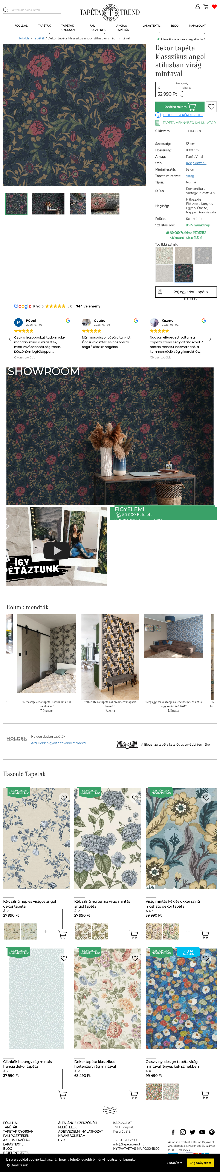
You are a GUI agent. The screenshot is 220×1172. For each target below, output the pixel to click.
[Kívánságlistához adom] (211, 107)
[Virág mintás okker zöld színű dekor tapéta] (100, 931)
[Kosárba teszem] (62, 934)
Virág (190, 176)
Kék (189, 163)
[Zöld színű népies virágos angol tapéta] (46, 931)
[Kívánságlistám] (214, 7)
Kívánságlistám (71, 1136)
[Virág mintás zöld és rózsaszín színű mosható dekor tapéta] (171, 931)
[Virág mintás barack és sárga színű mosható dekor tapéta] (154, 931)
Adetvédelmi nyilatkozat (80, 1131)
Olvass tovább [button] (92, 358)
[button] (210, 339)
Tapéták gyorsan (18, 1131)
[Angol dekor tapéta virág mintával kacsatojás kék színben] (29, 931)
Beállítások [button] (19, 1165)
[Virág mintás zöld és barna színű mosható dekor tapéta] (188, 931)
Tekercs (186, 87)
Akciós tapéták (16, 1140)
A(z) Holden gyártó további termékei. (59, 743)
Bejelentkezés (16, 1153)
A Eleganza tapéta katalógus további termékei (176, 744)
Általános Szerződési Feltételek (77, 1125)
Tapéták (39, 38)
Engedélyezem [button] (200, 1163)
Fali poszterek (16, 1136)
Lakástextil (13, 1144)
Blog (7, 1149)
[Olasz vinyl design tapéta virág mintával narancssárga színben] (154, 1092)
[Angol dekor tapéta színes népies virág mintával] (12, 931)
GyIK (62, 1140)
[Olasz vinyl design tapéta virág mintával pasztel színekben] (171, 1092)
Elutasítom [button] (174, 1163)
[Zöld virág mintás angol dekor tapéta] (83, 931)
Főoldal (24, 38)
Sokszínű (199, 163)
